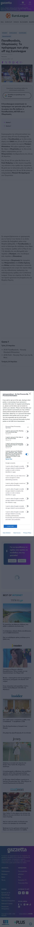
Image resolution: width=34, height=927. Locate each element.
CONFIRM (10, 526)
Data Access (16, 533)
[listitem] (17, 427)
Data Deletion (7, 533)
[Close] (30, 394)
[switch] (27, 431)
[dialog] (17, 463)
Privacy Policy (27, 533)
